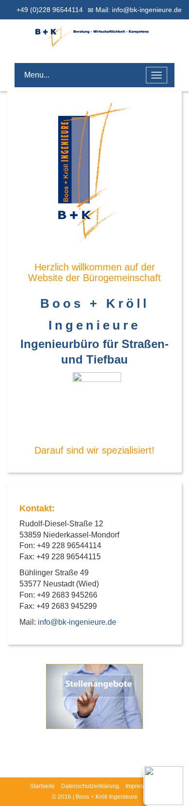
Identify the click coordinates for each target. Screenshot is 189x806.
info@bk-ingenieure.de (77, 622)
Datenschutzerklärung (90, 786)
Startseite (42, 786)
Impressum (140, 786)
